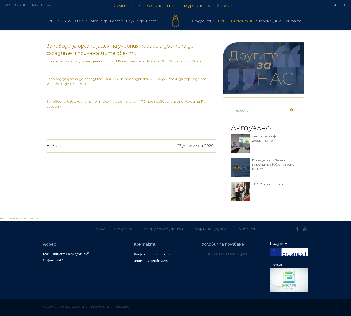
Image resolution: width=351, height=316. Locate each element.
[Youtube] (305, 228)
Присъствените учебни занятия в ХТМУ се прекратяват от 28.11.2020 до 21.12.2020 (124, 61)
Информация (266, 21)
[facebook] (297, 228)
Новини (55, 146)
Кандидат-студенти (163, 229)
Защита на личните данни (226, 253)
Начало (99, 229)
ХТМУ (79, 21)
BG (335, 5)
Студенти (202, 21)
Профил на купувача (209, 229)
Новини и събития (235, 21)
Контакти (293, 21)
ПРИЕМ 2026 (57, 21)
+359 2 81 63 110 (15, 5)
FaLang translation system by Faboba (19, 218)
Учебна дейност (105, 21)
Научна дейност (141, 21)
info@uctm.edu (40, 5)
